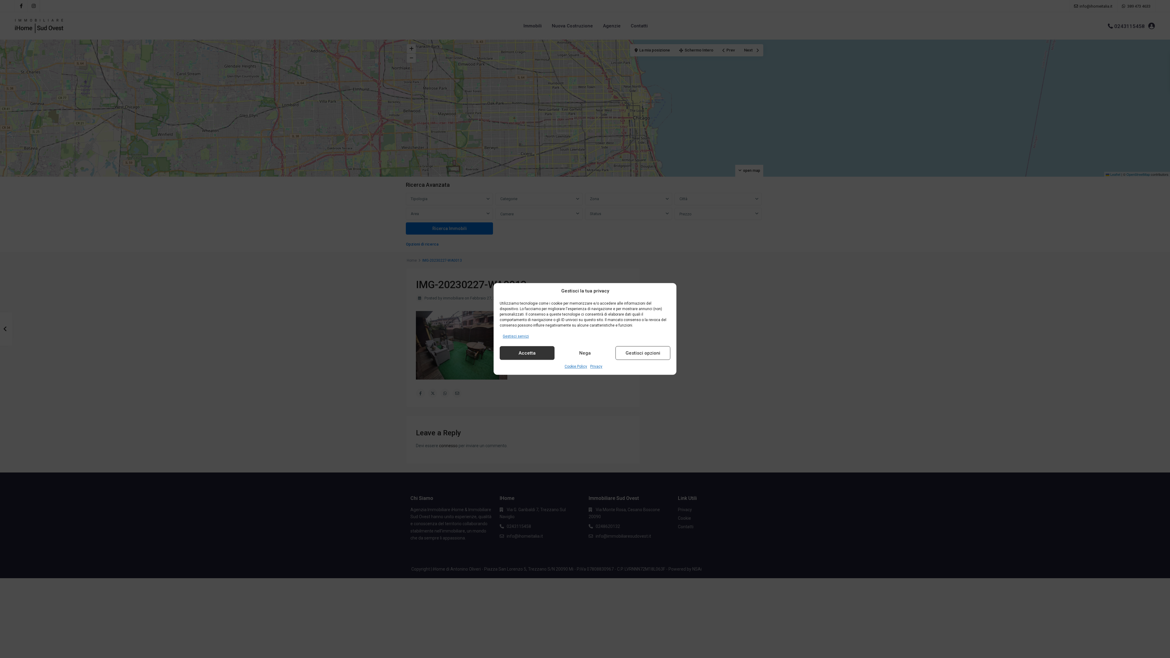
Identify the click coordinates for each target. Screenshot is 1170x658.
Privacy (596, 367)
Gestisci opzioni (643, 353)
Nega (585, 353)
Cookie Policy (576, 367)
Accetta (527, 353)
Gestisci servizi (516, 336)
